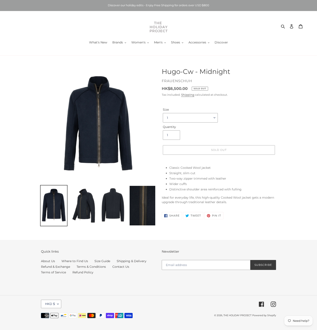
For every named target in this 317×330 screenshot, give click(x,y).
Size (166, 110)
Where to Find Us (74, 261)
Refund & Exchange (55, 267)
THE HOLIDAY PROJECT (237, 315)
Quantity (169, 127)
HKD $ (50, 304)
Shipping (187, 94)
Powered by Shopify (264, 315)
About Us (48, 261)
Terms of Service (53, 272)
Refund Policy (82, 272)
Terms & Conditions (91, 267)
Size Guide (102, 261)
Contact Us (120, 267)
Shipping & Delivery (131, 261)
